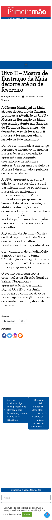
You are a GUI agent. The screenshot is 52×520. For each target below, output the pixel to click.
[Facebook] (4, 334)
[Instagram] (14, 334)
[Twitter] (9, 334)
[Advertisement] (26, 48)
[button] (26, 65)
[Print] (20, 334)
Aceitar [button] (27, 514)
